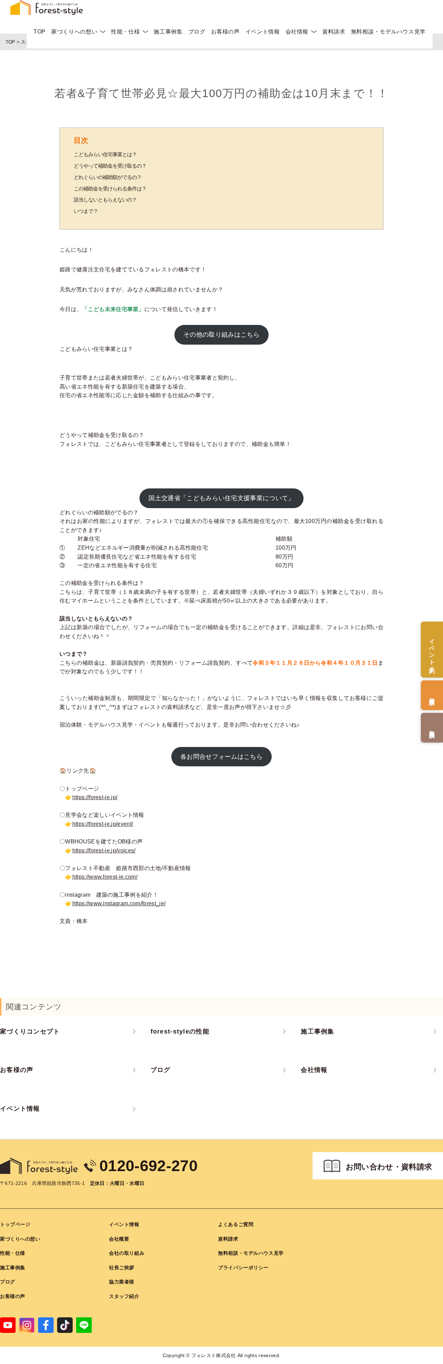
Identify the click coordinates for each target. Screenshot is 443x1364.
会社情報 (297, 32)
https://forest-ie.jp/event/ (102, 824)
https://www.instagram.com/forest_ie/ (119, 903)
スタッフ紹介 (124, 1296)
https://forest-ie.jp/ (95, 797)
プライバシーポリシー (243, 1267)
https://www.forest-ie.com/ (104, 877)
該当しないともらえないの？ (105, 200)
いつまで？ (86, 211)
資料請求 (333, 32)
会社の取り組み (126, 1253)
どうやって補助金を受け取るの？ (110, 166)
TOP (40, 32)
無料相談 (432, 727)
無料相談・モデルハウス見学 (388, 32)
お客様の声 (225, 32)
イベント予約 (432, 649)
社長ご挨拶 (121, 1267)
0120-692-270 (148, 1166)
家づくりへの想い (74, 32)
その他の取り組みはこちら (221, 334)
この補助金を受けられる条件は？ (110, 188)
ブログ (197, 32)
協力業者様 (121, 1281)
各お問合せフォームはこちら (221, 756)
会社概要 (119, 1239)
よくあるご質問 (235, 1224)
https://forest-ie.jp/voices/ (104, 850)
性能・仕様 (125, 32)
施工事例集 (168, 32)
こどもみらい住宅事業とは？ (105, 154)
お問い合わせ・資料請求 (389, 1166)
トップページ (15, 1224)
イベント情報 (262, 32)
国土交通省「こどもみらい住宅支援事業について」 (221, 498)
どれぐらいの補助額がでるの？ (108, 177)
